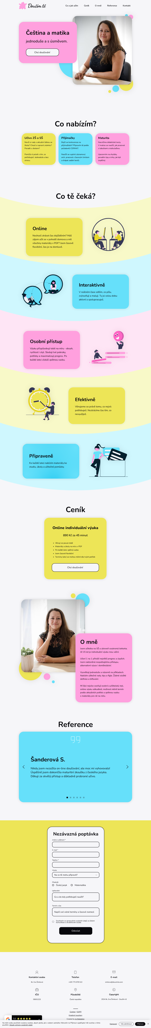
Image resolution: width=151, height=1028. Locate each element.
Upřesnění (56, 891)
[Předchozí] (23, 767)
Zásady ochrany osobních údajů (20, 1025)
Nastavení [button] (113, 1024)
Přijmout (140, 1024)
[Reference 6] (83, 797)
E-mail (114, 977)
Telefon (55, 860)
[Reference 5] (80, 797)
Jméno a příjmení (58, 840)
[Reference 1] (67, 797)
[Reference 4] (77, 797)
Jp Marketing (79, 1019)
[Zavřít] (148, 1024)
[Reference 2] (70, 797)
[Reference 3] (74, 797)
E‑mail (54, 850)
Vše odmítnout (126, 1024)
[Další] (127, 767)
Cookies (73, 1012)
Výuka (54, 870)
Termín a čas (56, 906)
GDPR (79, 1012)
